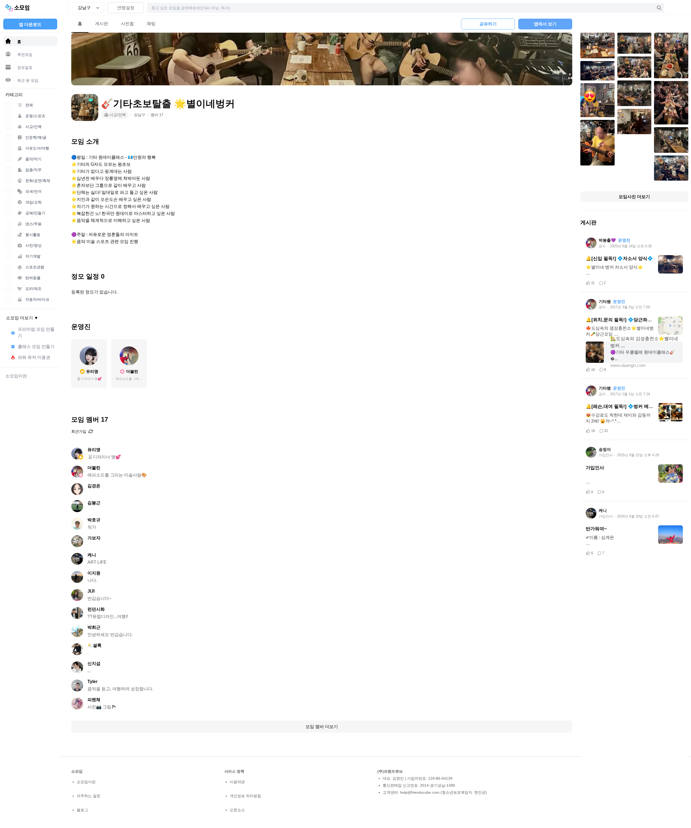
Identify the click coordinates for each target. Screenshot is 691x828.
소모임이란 (86, 782)
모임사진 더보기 (634, 196)
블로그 (82, 810)
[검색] (659, 8)
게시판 (101, 23)
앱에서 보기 (545, 24)
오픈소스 (237, 810)
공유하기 (488, 24)
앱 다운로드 (30, 24)
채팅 (151, 23)
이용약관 (237, 782)
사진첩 (127, 23)
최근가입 (78, 431)
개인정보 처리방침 (245, 796)
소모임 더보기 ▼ (22, 318)
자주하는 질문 (88, 796)
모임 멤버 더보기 (322, 726)
